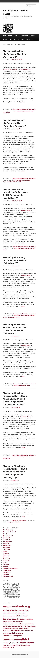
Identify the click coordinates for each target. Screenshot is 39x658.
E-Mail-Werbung (29, 619)
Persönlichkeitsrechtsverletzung (10, 628)
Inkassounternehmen (27, 624)
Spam (4, 562)
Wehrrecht (6, 574)
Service (5, 39)
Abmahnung (27, 111)
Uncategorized (7, 570)
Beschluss (16, 613)
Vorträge (32, 35)
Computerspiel (7, 182)
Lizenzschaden (15, 626)
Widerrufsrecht (6, 647)
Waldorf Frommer (27, 642)
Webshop (22, 645)
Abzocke (13, 610)
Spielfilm (9, 633)
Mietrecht (5, 557)
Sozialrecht (6, 561)
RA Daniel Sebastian (23, 628)
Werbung (27, 645)
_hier (22, 243)
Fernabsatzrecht (7, 541)
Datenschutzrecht (8, 536)
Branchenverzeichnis (12, 619)
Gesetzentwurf (19, 621)
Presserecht (6, 559)
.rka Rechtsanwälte (18, 111)
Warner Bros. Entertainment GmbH (11, 645)
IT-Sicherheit (6, 549)
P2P (21, 626)
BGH (18, 615)
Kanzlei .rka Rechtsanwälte (10, 69)
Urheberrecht (32, 109)
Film (14, 621)
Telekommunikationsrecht (10, 568)
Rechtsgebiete (24, 35)
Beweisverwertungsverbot (9, 616)
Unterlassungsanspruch (12, 635)
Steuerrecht (6, 564)
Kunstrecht (6, 553)
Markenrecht (6, 555)
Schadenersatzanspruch (27, 630)
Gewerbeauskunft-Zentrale (9, 624)
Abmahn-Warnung (17, 109)
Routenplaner (16, 630)
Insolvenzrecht (7, 545)
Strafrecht (5, 566)
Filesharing (25, 109)
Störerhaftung (17, 633)
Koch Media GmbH (26, 69)
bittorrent (24, 616)
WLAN (12, 647)
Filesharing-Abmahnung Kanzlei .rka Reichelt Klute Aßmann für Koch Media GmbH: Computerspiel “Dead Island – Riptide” (15, 399)
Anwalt (16, 35)
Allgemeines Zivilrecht (9, 532)
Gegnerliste (13, 39)
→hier (22, 102)
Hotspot (18, 624)
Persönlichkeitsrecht (29, 626)
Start (4, 35)
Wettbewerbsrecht (8, 576)
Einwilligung (6, 621)
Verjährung (6, 643)
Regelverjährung (7, 630)
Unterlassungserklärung (13, 317)
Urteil (25, 639)
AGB (19, 610)
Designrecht (6, 538)
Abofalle (6, 610)
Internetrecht (6, 547)
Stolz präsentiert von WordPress (19, 654)
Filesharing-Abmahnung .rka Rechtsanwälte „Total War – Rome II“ (14, 54)
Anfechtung (24, 610)
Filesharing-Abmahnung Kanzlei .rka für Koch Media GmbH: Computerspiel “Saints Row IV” (15, 193)
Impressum (21, 39)
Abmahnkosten (9, 606)
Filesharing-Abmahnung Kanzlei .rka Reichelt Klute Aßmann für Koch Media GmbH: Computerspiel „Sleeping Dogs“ (15, 472)
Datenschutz (29, 39)
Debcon (23, 619)
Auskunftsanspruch (8, 613)
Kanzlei (10, 35)
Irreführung (6, 626)
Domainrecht (6, 539)
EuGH (10, 621)
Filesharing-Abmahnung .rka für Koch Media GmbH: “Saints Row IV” (15, 260)
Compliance (6, 534)
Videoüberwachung (15, 643)
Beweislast (22, 613)
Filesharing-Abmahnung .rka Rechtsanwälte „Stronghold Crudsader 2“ (15, 123)
